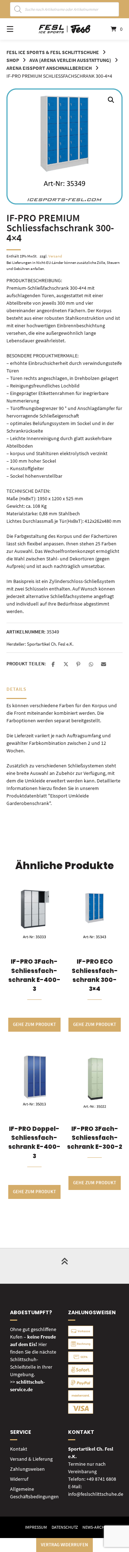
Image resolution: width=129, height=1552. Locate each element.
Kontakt (18, 1449)
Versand (55, 256)
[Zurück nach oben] (64, 1266)
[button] (111, 99)
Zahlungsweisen (27, 1469)
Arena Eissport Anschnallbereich (49, 68)
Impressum (36, 1527)
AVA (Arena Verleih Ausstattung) (70, 60)
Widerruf (19, 1479)
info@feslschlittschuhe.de (95, 1494)
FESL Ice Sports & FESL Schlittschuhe (52, 52)
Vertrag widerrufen (64, 1544)
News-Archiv (95, 1527)
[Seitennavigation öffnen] (18, 29)
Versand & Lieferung (31, 1459)
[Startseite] (64, 28)
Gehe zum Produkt (34, 1024)
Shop (12, 60)
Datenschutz (65, 1527)
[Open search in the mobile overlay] (64, 9)
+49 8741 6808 (101, 1479)
